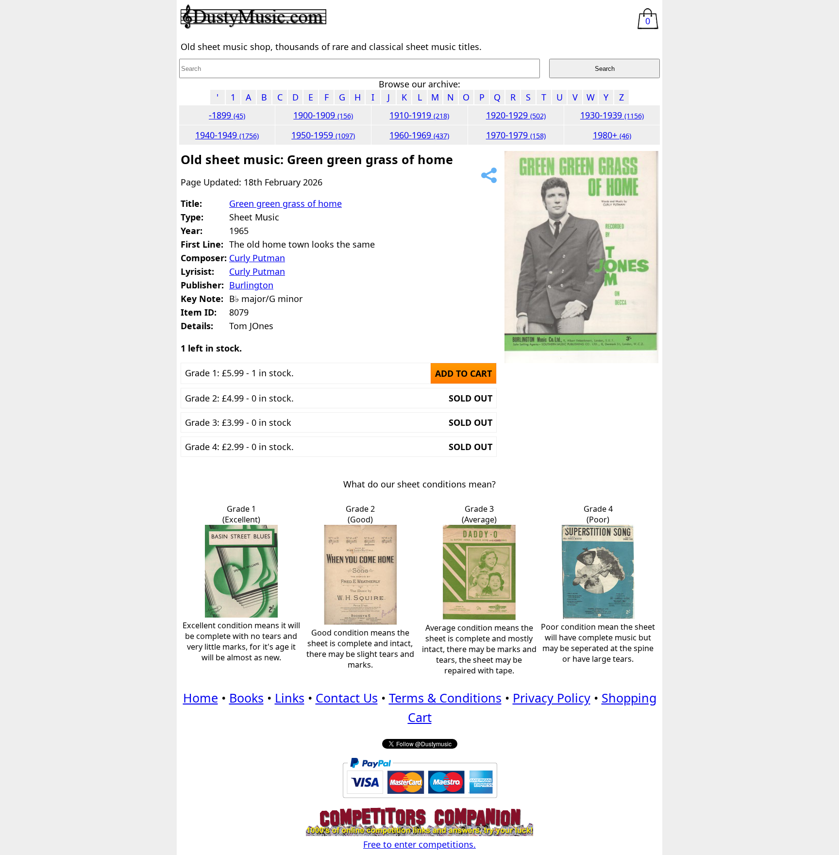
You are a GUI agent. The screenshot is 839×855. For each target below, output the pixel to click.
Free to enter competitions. (419, 844)
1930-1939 (612, 115)
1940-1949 (227, 135)
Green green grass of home (285, 203)
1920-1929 (516, 115)
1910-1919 (419, 115)
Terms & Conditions (445, 697)
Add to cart (463, 373)
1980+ (612, 135)
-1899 (227, 115)
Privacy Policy (551, 697)
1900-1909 (323, 115)
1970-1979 (516, 135)
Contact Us (347, 697)
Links (289, 697)
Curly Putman (257, 258)
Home (200, 697)
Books (246, 697)
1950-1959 (323, 135)
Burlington (251, 285)
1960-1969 (419, 135)
